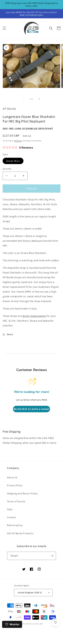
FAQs (9, 509)
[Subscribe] (52, 556)
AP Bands (29, 624)
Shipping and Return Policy (22, 493)
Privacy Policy (14, 485)
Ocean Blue (13, 160)
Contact (11, 517)
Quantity (7, 168)
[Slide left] (24, 99)
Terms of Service (16, 501)
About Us (12, 477)
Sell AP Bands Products (20, 533)
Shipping (18, 141)
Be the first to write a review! (31, 409)
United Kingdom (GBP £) (30, 592)
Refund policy (15, 525)
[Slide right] (39, 99)
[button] (4, 28)
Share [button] (10, 334)
